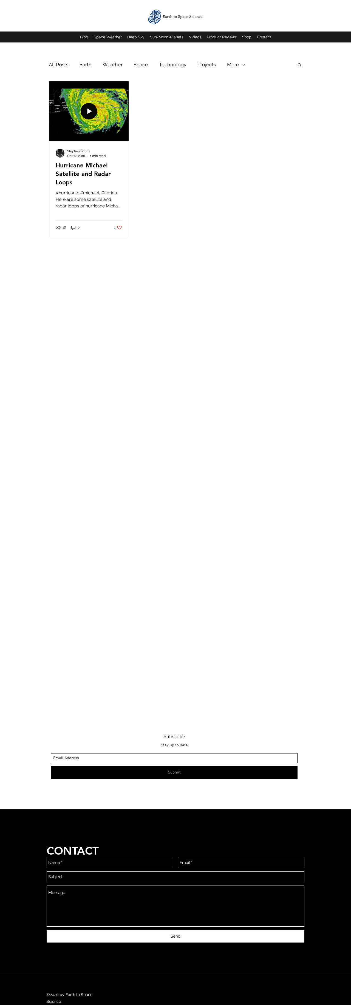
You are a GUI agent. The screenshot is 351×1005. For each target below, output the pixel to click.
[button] (299, 65)
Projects (206, 64)
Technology (172, 64)
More (233, 64)
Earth (86, 64)
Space (141, 64)
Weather (113, 64)
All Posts (59, 64)
